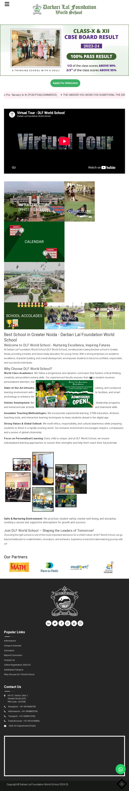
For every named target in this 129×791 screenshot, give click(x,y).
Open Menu (7, 3)
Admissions (10, 640)
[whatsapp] (80, 623)
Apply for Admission (65, 83)
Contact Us (9, 660)
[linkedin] (48, 623)
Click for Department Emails (22, 725)
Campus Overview (12, 645)
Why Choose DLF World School (19, 674)
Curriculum (9, 650)
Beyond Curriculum (13, 655)
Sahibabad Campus (13, 669)
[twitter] (55, 623)
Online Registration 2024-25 (17, 665)
